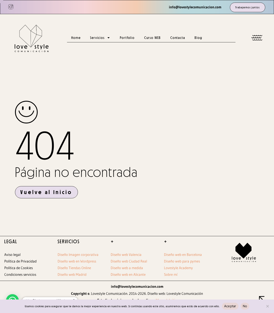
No (245, 306)
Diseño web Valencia (126, 254)
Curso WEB (152, 37)
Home (75, 37)
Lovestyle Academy (178, 268)
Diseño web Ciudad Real (129, 261)
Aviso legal (12, 254)
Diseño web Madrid (72, 274)
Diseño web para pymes (182, 261)
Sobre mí (170, 274)
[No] (267, 305)
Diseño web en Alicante (128, 274)
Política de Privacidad (20, 261)
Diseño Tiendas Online (74, 268)
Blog (198, 37)
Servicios (97, 37)
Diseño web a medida (127, 268)
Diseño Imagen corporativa (78, 254)
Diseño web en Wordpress (77, 261)
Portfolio (127, 37)
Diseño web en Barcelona (183, 254)
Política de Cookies (18, 268)
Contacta (177, 37)
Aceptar (230, 306)
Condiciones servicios (20, 274)
